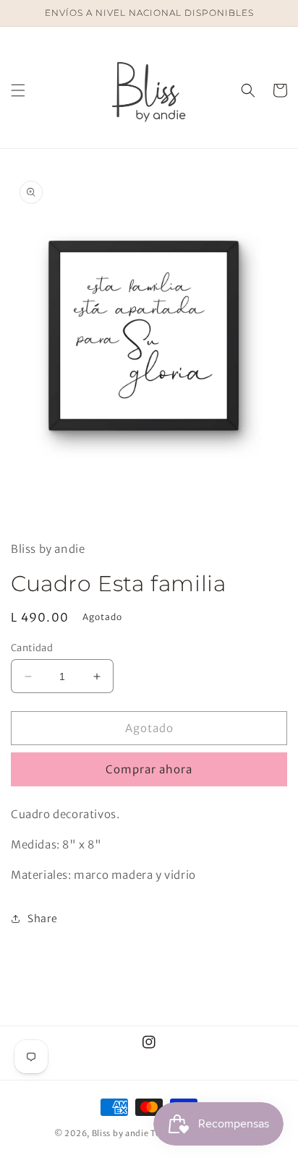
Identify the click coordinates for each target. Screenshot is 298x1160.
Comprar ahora (149, 769)
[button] (18, 90)
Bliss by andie (120, 1133)
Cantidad (32, 648)
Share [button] (42, 918)
